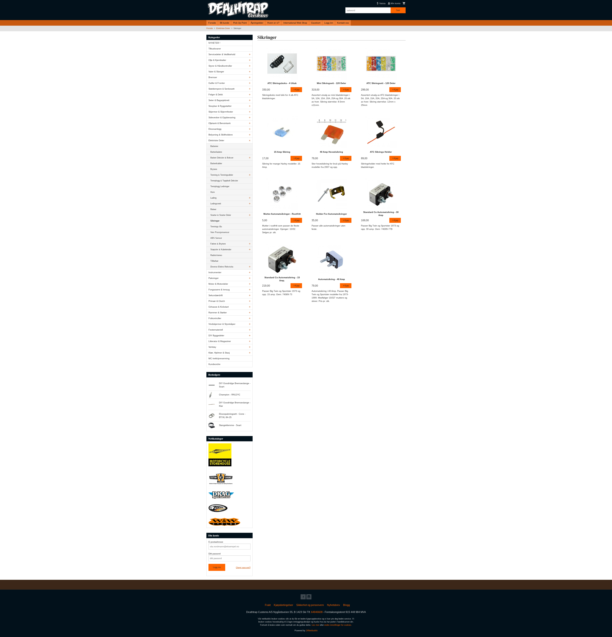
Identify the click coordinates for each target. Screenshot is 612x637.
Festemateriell (215, 329)
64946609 (317, 612)
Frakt (268, 605)
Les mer (316, 625)
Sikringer (214, 221)
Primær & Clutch (216, 301)
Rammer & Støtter (217, 312)
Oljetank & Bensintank (219, 123)
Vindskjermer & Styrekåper (221, 324)
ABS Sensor (216, 238)
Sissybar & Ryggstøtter (220, 106)
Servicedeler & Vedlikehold (221, 54)
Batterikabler (216, 163)
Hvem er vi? (273, 23)
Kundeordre (214, 364)
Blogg (346, 605)
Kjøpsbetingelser (283, 605)
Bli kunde (224, 23)
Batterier (214, 146)
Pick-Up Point (240, 23)
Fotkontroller (214, 318)
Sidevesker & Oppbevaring (221, 117)
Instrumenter (214, 272)
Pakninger (213, 278)
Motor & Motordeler (218, 284)
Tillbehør (214, 261)
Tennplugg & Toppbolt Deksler (224, 180)
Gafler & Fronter (216, 83)
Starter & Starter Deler (220, 215)
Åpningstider (257, 23)
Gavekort (315, 23)
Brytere (213, 169)
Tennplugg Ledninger (219, 186)
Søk (398, 10)
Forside (212, 23)
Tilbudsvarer (214, 48)
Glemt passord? (243, 567)
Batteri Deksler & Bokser (221, 158)
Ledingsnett (215, 203)
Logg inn (328, 23)
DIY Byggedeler (216, 335)
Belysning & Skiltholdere (220, 134)
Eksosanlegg (214, 129)
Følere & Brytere (218, 244)
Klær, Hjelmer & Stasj (219, 352)
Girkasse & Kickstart (218, 307)
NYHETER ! (214, 43)
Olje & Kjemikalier (217, 60)
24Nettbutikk (312, 630)
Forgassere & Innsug (219, 289)
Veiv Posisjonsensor (219, 232)
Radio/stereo (216, 255)
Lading (213, 198)
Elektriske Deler (216, 140)
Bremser (212, 77)
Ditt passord (214, 553)
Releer (213, 209)
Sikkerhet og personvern (310, 605)
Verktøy (212, 347)
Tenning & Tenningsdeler (221, 175)
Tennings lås (216, 226)
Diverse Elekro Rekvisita (221, 267)
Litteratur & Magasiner (219, 341)
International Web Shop (295, 23)
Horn (212, 192)
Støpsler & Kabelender (220, 249)
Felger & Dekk (215, 94)
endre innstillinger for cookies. (338, 625)
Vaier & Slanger (216, 71)
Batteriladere (216, 152)
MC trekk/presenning (218, 358)
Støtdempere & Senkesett (221, 88)
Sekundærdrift (215, 295)
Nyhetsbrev (333, 605)
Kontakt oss (343, 23)
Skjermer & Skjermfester (220, 111)
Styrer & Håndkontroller (220, 66)
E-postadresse (215, 542)
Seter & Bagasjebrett (218, 100)
